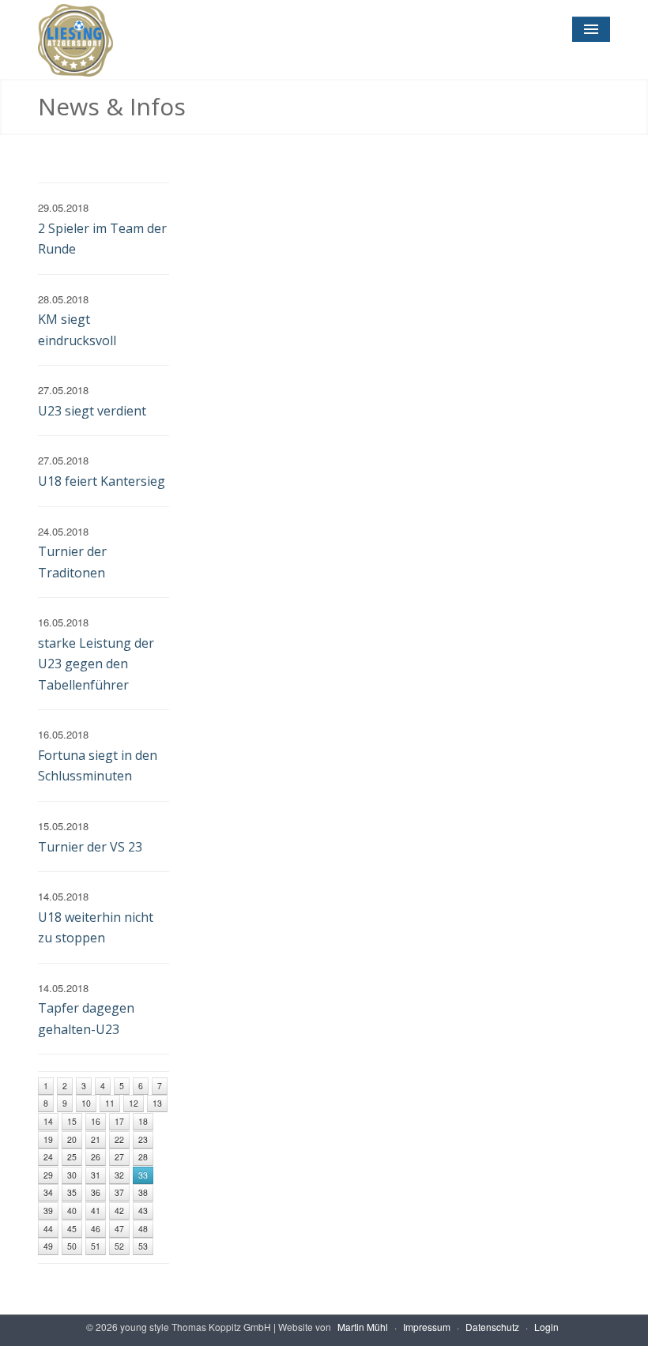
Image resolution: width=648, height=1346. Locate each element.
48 (143, 1229)
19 (48, 1139)
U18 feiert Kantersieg (101, 481)
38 (143, 1192)
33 (143, 1175)
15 (72, 1121)
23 (143, 1139)
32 (119, 1175)
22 (119, 1139)
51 (95, 1246)
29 (48, 1175)
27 (119, 1157)
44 (48, 1229)
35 (72, 1192)
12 (133, 1103)
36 (95, 1192)
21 (95, 1139)
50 (72, 1246)
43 (143, 1210)
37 (119, 1192)
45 (72, 1229)
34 (48, 1192)
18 (143, 1121)
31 (95, 1175)
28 (143, 1157)
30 (72, 1175)
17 (119, 1121)
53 (143, 1246)
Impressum (426, 1326)
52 (119, 1246)
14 (48, 1121)
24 (48, 1157)
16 (95, 1121)
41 (95, 1210)
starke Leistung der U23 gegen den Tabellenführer (96, 664)
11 (110, 1103)
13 (157, 1103)
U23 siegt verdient (92, 410)
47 (119, 1229)
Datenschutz (492, 1326)
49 (48, 1246)
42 (119, 1210)
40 (72, 1210)
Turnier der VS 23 (90, 846)
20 (72, 1139)
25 (72, 1157)
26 (95, 1157)
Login (546, 1326)
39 (48, 1210)
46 (95, 1229)
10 (86, 1103)
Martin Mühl (362, 1326)
